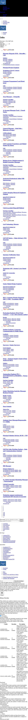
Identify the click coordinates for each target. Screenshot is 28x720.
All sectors (7, 549)
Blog (4, 572)
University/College (8, 559)
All (3, 530)
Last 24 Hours (6, 525)
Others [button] (1, 712)
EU (5, 554)
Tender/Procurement (9, 542)
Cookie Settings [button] (3, 590)
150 (4, 515)
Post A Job (2, 12)
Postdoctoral (6, 556)
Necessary (4, 615)
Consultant (7, 552)
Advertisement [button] (3, 704)
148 (4, 512)
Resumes (5, 9)
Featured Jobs (6, 8)
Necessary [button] (2, 614)
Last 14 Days (6, 527)
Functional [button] (2, 682)
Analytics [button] (2, 696)
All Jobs (5, 7)
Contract (6, 535)
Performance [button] (3, 689)
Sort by (1, 42)
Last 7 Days (6, 526)
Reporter (5, 558)
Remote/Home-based (9, 540)
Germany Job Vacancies (8, 578)
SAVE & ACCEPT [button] (4, 719)
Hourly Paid (6, 538)
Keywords (2, 519)
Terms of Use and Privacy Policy (11, 574)
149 (4, 514)
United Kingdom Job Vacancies (10, 577)
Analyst (6, 551)
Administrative (7, 548)
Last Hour (5, 523)
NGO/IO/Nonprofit (8, 555)
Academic (6, 547)
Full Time (7, 536)
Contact (5, 573)
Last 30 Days (6, 529)
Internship (6, 539)
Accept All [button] (10, 590)
